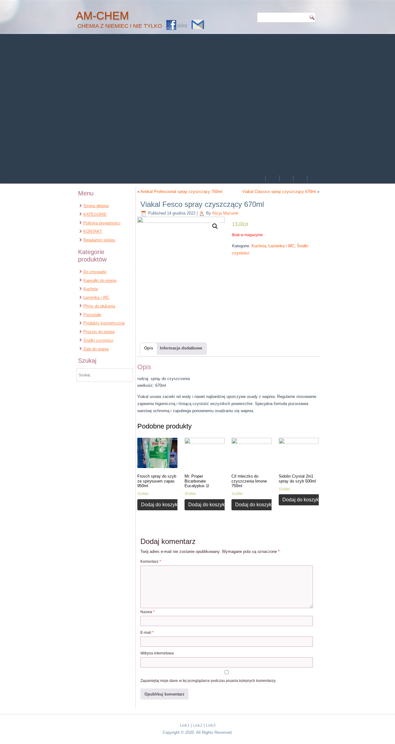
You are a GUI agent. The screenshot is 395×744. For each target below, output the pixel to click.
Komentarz (150, 561)
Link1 (184, 725)
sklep (182, 25)
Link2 (197, 725)
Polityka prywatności (101, 223)
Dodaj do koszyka (160, 504)
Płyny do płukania (99, 306)
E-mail (147, 632)
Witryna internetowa (157, 653)
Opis (148, 348)
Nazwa (147, 612)
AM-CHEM (102, 15)
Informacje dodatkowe (181, 348)
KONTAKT (92, 231)
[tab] (148, 348)
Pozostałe (92, 314)
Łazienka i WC (96, 297)
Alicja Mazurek (225, 213)
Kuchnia (90, 288)
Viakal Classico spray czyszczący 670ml (279, 191)
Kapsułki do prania (99, 280)
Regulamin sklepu (99, 240)
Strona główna (96, 205)
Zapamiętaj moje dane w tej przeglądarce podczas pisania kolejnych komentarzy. (208, 681)
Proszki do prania (98, 331)
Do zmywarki (94, 272)
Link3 (210, 725)
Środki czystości (98, 340)
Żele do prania (96, 349)
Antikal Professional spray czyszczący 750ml (181, 191)
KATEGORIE (95, 214)
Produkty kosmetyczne (104, 323)
